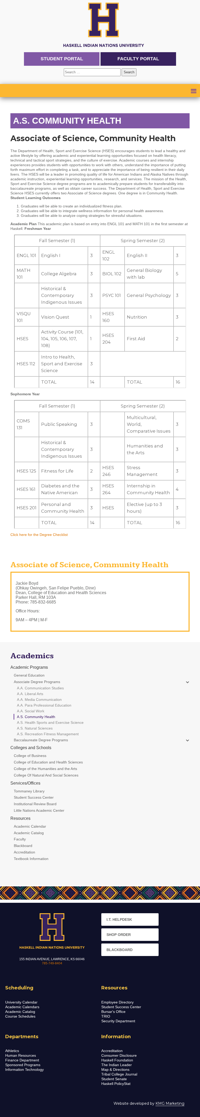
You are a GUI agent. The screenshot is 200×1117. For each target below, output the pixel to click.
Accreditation (112, 1051)
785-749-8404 (52, 963)
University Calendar (21, 1002)
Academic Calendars (22, 1007)
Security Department (118, 1021)
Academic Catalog (20, 1012)
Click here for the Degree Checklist (39, 535)
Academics (83, 92)
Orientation (63, 99)
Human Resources (20, 1055)
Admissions (48, 92)
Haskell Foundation (117, 1060)
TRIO (105, 1016)
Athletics (12, 1051)
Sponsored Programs (22, 1065)
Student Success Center (121, 1007)
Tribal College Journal (119, 1074)
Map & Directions (115, 1069)
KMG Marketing (169, 1103)
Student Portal (62, 58)
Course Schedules (20, 1016)
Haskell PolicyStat (115, 1084)
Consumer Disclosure (119, 1055)
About (19, 92)
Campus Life (25, 99)
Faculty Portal (138, 58)
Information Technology (24, 1069)
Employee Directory (117, 1002)
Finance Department (22, 1060)
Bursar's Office (113, 1012)
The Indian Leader (116, 1065)
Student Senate (114, 1079)
